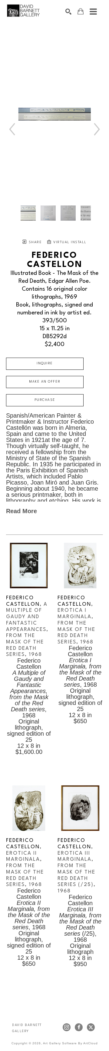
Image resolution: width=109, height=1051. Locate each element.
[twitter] (91, 1027)
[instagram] (67, 1027)
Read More (21, 511)
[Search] (68, 12)
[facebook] (79, 1027)
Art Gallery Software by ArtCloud (70, 1043)
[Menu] (93, 12)
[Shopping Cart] (81, 11)
